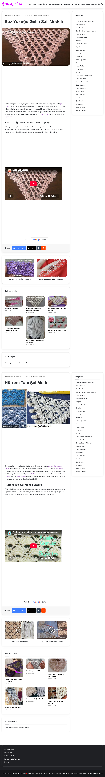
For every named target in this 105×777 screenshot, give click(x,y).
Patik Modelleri (81, 88)
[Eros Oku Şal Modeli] (14, 301)
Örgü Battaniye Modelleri (84, 75)
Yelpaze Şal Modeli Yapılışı (57, 330)
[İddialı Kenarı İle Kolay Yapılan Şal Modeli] (14, 321)
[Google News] (39, 239)
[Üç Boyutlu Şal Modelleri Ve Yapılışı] (35, 327)
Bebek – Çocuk (81, 28)
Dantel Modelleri (81, 44)
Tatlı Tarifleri (32, 4)
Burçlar (78, 40)
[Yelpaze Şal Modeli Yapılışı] (57, 322)
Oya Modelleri (80, 85)
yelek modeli (45, 114)
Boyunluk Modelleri (82, 37)
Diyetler (78, 47)
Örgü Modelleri (91, 4)
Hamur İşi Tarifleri (44, 4)
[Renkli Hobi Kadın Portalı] (13, 4)
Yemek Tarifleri (57, 4)
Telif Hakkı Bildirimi (10, 756)
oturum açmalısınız (24, 363)
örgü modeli (9, 117)
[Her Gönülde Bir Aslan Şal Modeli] (57, 301)
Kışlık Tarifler (68, 4)
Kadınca (78, 63)
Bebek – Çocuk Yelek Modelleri (86, 31)
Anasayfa (9, 15)
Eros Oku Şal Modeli (12, 308)
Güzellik (78, 53)
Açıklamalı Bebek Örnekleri (85, 21)
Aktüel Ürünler (80, 24)
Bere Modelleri (80, 34)
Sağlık (78, 98)
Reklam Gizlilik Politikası (12, 759)
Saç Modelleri (80, 94)
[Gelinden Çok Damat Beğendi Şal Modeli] (35, 301)
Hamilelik (79, 56)
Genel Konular (80, 50)
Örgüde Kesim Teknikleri (84, 82)
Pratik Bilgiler (80, 91)
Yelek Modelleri (79, 4)
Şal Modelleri (26, 15)
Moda (78, 72)
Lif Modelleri (80, 69)
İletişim (6, 762)
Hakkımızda (8, 753)
